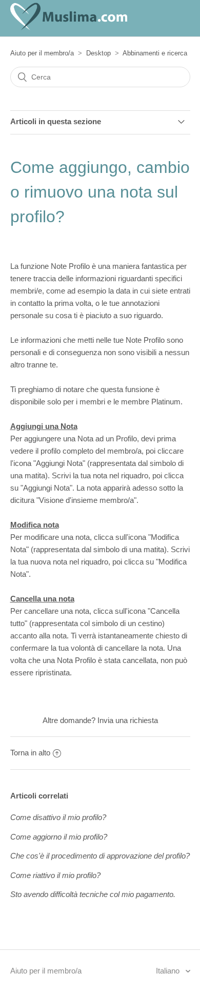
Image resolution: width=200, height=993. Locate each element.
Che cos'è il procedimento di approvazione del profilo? (100, 855)
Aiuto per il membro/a (42, 53)
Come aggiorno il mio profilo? (58, 836)
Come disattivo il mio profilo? (58, 817)
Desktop (98, 53)
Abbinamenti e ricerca (155, 53)
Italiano (169, 970)
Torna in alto (30, 752)
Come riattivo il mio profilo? (55, 875)
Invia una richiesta (127, 720)
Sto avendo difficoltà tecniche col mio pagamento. (92, 894)
